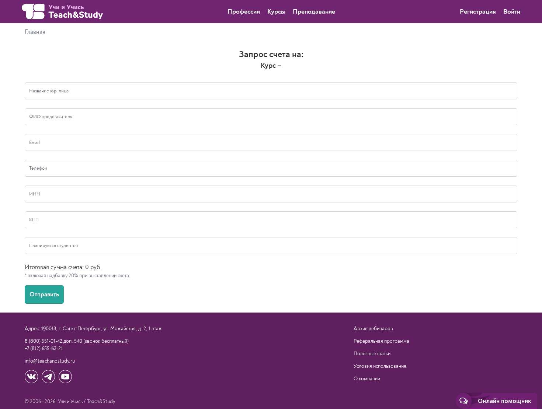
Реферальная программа (381, 341)
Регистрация (478, 11)
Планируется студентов (53, 245)
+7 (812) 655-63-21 (44, 348)
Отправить (44, 294)
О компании (367, 378)
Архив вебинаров (373, 328)
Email (34, 142)
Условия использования (380, 366)
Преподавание (314, 11)
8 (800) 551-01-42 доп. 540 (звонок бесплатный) (77, 341)
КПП (34, 220)
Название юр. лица (49, 91)
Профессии (243, 11)
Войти (511, 11)
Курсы (276, 11)
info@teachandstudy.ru (50, 361)
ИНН (34, 194)
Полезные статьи (372, 353)
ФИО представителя (50, 117)
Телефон (38, 168)
